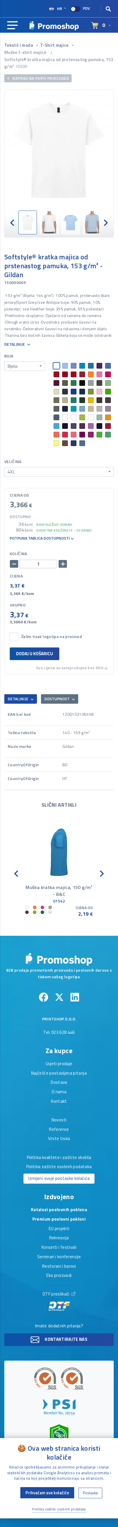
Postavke (90, 1493)
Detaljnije (15, 344)
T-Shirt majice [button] (55, 45)
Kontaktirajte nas (65, 1339)
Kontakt (59, 1101)
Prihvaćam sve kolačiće (47, 1492)
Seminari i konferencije (59, 1257)
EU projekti (59, 1229)
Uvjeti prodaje (59, 1064)
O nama (59, 1092)
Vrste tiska (59, 1139)
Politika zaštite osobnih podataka (59, 1167)
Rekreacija (59, 1238)
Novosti (59, 1120)
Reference (59, 1130)
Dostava (59, 1083)
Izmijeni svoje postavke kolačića (59, 1178)
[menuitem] (27, 222)
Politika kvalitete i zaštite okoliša (59, 1158)
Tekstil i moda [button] (19, 45)
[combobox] (24, 366)
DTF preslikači (56, 1294)
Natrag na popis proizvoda (40, 78)
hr (59, 8)
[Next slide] (105, 222)
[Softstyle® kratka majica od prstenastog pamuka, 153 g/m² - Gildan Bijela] (59, 150)
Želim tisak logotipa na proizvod (51, 636)
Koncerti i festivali (59, 1247)
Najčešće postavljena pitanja (59, 1073)
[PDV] (75, 9)
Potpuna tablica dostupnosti (40, 538)
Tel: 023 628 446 (59, 1033)
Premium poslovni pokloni (59, 1219)
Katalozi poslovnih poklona (59, 1210)
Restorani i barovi (59, 1266)
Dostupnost (57, 699)
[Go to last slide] (12, 222)
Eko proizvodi (59, 1276)
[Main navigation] (12, 25)
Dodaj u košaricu (34, 653)
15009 (21, 66)
